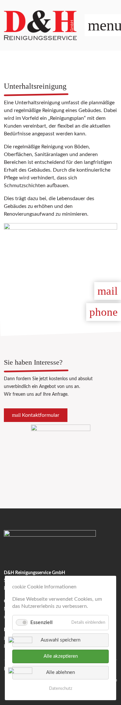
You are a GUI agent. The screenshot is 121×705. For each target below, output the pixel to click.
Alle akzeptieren (61, 656)
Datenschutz (60, 689)
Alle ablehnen (60, 672)
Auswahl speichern (60, 640)
